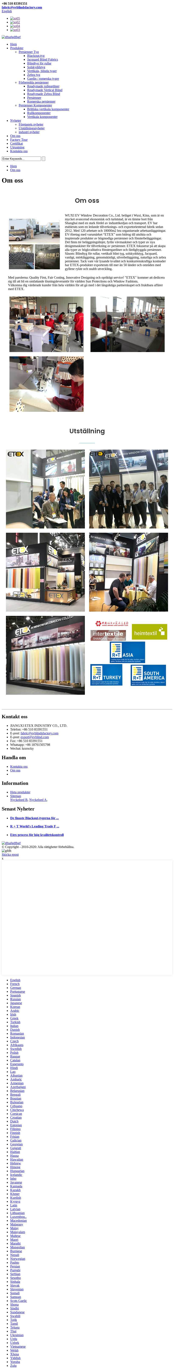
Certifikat (16, 143)
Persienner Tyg (29, 52)
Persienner (34, 97)
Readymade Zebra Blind (43, 94)
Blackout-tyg (36, 55)
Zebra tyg (33, 75)
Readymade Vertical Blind (44, 90)
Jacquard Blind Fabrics (42, 59)
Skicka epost (10, 854)
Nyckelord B (19, 800)
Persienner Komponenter (35, 105)
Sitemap (15, 796)
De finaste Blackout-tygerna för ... (34, 818)
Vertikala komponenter (42, 117)
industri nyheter (29, 132)
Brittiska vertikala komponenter (48, 109)
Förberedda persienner (34, 82)
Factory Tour (19, 139)
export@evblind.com (35, 737)
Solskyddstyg (36, 67)
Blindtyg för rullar (39, 63)
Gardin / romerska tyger (43, 78)
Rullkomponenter (39, 113)
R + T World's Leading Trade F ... (34, 826)
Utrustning (17, 147)
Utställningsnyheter (32, 128)
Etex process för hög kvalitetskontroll (37, 835)
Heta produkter (20, 792)
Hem (13, 44)
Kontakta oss (19, 151)
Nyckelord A (38, 800)
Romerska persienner (41, 101)
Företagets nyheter (31, 124)
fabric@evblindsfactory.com (22, 7)
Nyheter (15, 120)
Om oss (15, 136)
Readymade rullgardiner (43, 86)
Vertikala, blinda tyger (42, 71)
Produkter (16, 48)
